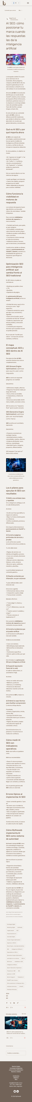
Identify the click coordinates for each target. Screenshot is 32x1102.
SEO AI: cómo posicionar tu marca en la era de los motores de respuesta (16, 1032)
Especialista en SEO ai (12, 952)
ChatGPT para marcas (12, 980)
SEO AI (23, 958)
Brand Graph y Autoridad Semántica (15, 946)
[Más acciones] (25, 19)
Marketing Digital (11, 927)
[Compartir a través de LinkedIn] (14, 1003)
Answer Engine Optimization (13, 940)
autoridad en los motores (13, 958)
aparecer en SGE (11, 974)
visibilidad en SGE (19, 961)
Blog (16, 1079)
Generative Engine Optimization (14, 955)
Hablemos (16, 1077)
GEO (8, 949)
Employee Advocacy (12, 989)
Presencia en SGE (11, 971)
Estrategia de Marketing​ (16, 1068)
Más (20, 10)
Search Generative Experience (14, 967)
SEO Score (9, 961)
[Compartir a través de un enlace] (17, 1003)
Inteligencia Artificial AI (17, 949)
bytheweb (19, 927)
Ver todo (24, 1013)
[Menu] (28, 3)
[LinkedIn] (17, 1091)
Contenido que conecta (10, 10)
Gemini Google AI (11, 977)
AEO (17, 930)
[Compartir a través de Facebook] (7, 1003)
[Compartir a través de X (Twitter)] (10, 1003)
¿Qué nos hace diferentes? (16, 1070)
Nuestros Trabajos (16, 1071)
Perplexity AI (21, 977)
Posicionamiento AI (11, 933)
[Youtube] (15, 1091)
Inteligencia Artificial (12, 964)
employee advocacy (12, 986)
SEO (7, 995)
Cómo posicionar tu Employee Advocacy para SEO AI (16, 983)
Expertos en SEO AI (11, 943)
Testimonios (16, 1076)
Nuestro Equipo (16, 1066)
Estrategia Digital (11, 924)
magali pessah (10, 930)
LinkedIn (21, 986)
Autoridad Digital (11, 936)
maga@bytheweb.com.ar (15, 1083)
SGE (19, 971)
